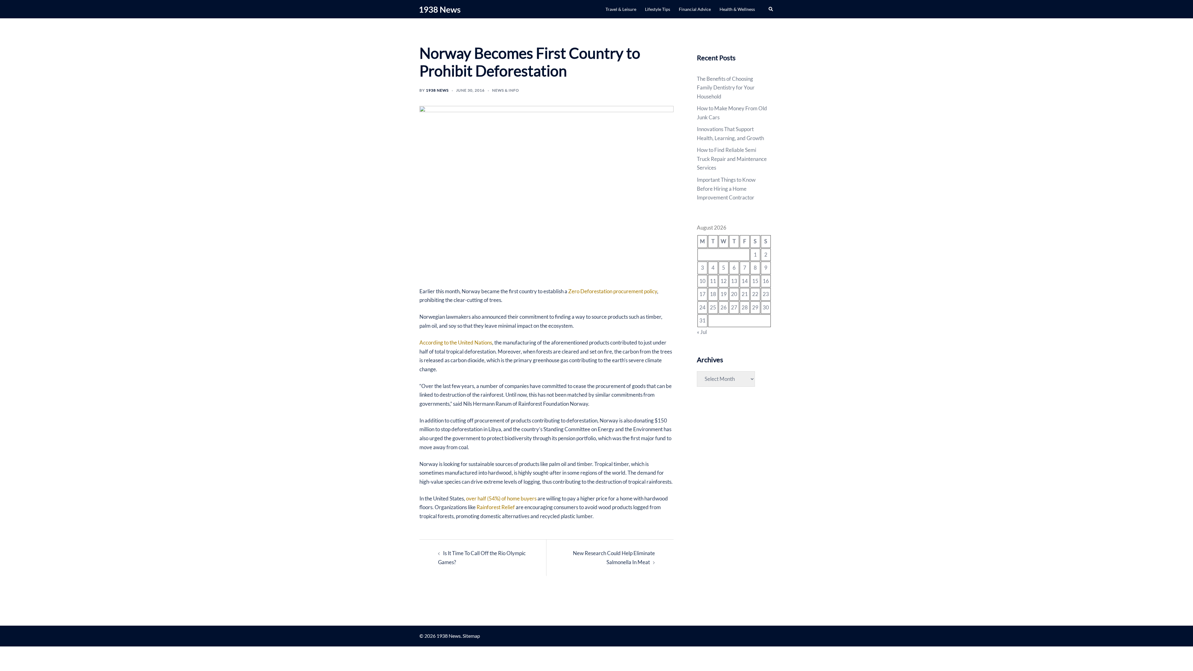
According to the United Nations (455, 342)
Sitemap (471, 636)
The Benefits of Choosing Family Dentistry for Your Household (726, 87)
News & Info (505, 90)
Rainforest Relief (496, 507)
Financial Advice (695, 9)
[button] (771, 9)
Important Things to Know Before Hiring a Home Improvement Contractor (726, 188)
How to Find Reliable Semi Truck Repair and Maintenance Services (732, 159)
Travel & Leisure (621, 9)
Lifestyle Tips (657, 9)
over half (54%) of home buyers (501, 498)
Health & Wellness (737, 9)
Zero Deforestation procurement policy (612, 291)
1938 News (437, 90)
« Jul (702, 332)
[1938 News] (439, 9)
